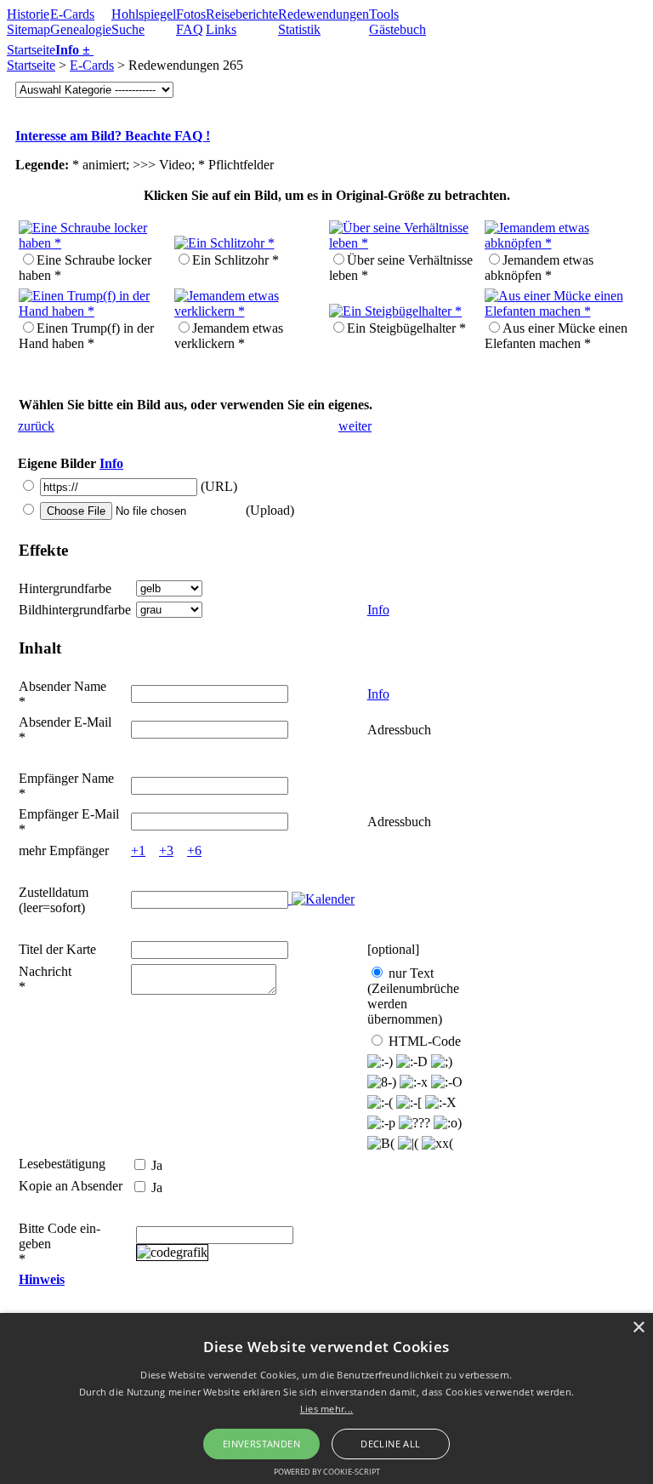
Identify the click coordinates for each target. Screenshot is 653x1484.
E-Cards (72, 14)
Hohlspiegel (143, 14)
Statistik (299, 29)
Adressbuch (399, 729)
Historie (28, 14)
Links (221, 29)
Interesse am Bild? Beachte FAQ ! (112, 135)
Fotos (191, 14)
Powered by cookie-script (327, 1471)
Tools (384, 14)
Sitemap (28, 29)
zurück (36, 426)
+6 (194, 850)
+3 (166, 850)
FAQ (189, 29)
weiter (355, 426)
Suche (128, 29)
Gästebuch (397, 29)
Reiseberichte (242, 14)
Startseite (31, 50)
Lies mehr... (327, 1408)
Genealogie (80, 29)
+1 (138, 850)
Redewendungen (323, 14)
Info (111, 463)
